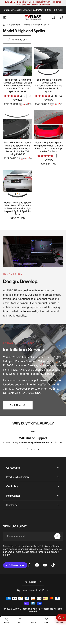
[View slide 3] (35, 449)
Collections (14, 24)
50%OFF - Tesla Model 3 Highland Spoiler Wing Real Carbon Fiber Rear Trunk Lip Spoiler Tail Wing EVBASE (17, 148)
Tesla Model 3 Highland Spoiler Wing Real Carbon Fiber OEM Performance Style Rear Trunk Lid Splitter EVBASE (17, 85)
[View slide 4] (38, 449)
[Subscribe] (57, 536)
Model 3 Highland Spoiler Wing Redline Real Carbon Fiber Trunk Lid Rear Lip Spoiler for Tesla (48, 147)
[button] (12, 96)
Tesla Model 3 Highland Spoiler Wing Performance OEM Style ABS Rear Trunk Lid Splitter (48, 85)
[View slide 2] (31, 449)
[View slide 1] (27, 449)
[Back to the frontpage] (4, 24)
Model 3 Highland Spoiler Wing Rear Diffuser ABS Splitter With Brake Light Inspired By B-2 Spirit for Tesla (18, 208)
